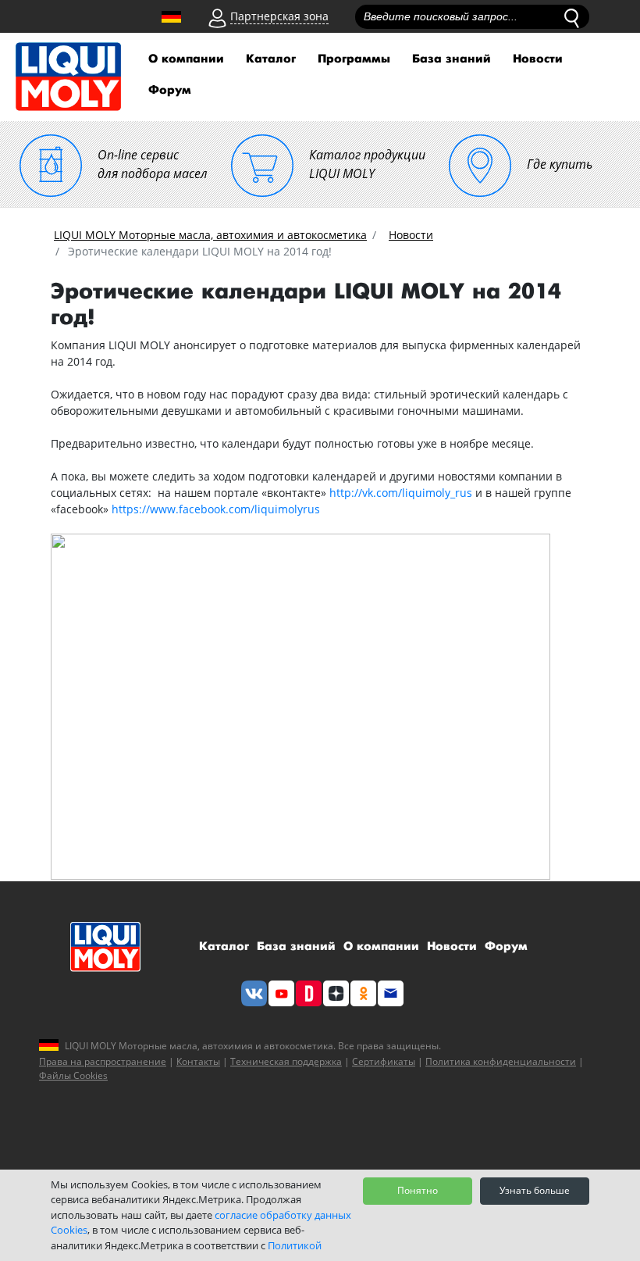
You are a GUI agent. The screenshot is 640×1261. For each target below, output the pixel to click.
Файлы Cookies (73, 1075)
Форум (169, 90)
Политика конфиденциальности (500, 1061)
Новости (538, 59)
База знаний (451, 59)
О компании (186, 59)
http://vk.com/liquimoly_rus (400, 492)
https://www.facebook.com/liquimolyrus (216, 509)
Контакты (198, 1061)
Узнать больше (535, 1190)
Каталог (271, 59)
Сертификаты (383, 1061)
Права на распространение (102, 1061)
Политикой (295, 1245)
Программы (354, 59)
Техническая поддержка (286, 1061)
